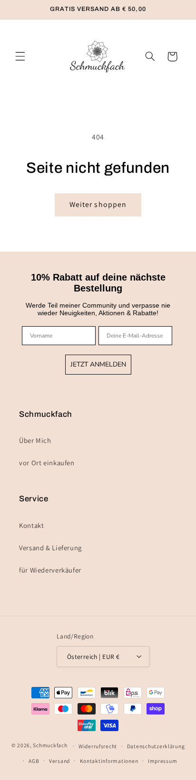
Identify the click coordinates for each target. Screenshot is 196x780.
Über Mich (35, 440)
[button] (20, 56)
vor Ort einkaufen (47, 462)
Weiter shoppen (98, 204)
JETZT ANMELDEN (98, 364)
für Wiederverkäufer (50, 569)
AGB (34, 760)
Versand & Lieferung (50, 547)
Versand (59, 760)
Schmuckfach (50, 745)
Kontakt (31, 525)
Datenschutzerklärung (156, 746)
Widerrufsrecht (97, 746)
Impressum (162, 760)
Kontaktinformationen (109, 760)
